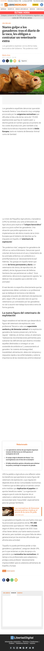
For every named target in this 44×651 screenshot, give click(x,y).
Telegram (30, 648)
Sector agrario (11, 571)
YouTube (20, 648)
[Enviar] (11, 60)
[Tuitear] (7, 60)
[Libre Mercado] (15, 4)
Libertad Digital (22, 637)
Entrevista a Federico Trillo (14, 1)
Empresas (3, 9)
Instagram (17, 648)
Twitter (14, 648)
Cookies (11, 643)
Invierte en (11, 9)
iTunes (33, 648)
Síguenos (24, 61)
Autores (32, 643)
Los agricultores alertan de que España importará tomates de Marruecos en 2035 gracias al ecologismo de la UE (22, 452)
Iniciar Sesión (41, 4)
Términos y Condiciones (30, 642)
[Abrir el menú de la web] (2, 5)
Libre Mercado (6, 23)
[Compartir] (3, 60)
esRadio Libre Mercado (21, 9)
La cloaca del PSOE (27, 1)
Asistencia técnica (22, 643)
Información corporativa (13, 642)
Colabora (35, 4)
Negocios (32, 9)
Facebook (11, 648)
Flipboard (26, 648)
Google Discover (23, 648)
